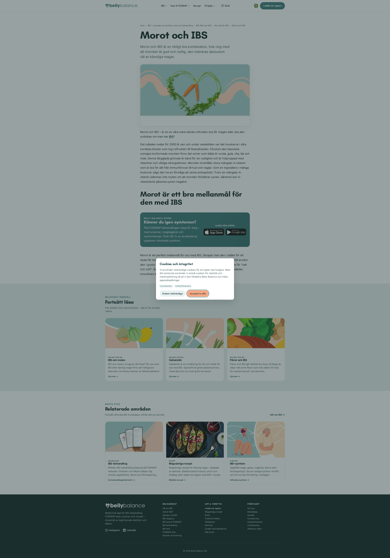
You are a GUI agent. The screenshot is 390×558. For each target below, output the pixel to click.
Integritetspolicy (183, 285)
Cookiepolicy (166, 285)
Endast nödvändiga (172, 293)
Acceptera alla (198, 293)
